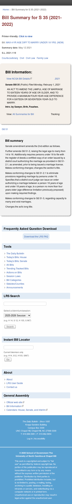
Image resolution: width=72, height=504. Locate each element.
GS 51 (5, 129)
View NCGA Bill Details (19, 78)
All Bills (10, 264)
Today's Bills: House (16, 257)
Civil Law (30, 57)
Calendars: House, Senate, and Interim (27, 409)
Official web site (15, 402)
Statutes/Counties (15, 283)
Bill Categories (13, 279)
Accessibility (39, 438)
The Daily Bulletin (15, 253)
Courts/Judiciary (10, 57)
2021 (57, 78)
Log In (29, 438)
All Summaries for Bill (23, 114)
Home (6, 9)
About (9, 379)
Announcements (14, 287)
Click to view (25, 36)
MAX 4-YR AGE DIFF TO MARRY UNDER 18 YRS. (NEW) (35, 42)
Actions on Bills (14, 272)
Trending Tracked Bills (17, 268)
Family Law (42, 57)
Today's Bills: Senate (16, 260)
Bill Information (15, 406)
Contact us (11, 386)
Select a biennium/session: (17, 310)
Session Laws (13, 276)
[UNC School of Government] (35, 3)
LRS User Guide (14, 383)
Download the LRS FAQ (36, 236)
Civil (22, 57)
